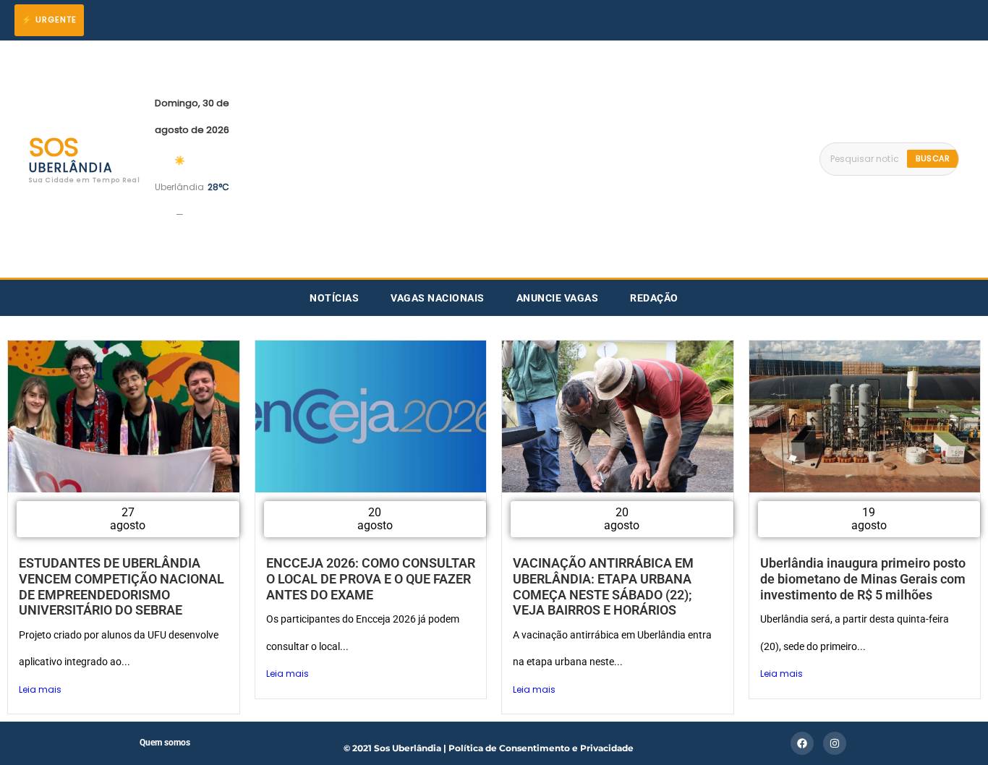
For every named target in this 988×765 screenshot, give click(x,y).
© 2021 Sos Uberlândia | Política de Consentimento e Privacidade (489, 748)
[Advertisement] (524, 159)
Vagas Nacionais (438, 298)
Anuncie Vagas (557, 298)
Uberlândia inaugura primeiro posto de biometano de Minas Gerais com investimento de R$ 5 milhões (863, 578)
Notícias (334, 298)
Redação (654, 298)
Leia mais (40, 689)
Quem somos (165, 743)
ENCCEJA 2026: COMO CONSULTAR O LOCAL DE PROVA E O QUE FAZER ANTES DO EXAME (370, 578)
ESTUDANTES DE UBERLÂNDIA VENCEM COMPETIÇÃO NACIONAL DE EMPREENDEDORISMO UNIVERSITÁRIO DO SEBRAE (121, 586)
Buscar (933, 158)
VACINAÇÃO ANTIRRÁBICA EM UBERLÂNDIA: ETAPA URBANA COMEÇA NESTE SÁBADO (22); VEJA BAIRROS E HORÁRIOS (603, 586)
